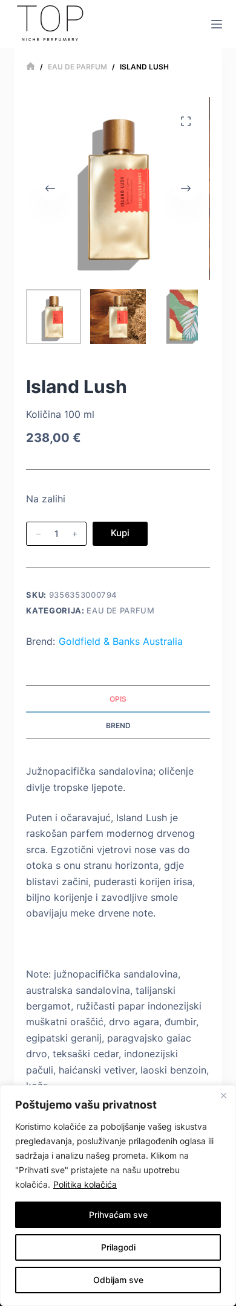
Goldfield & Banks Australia (121, 641)
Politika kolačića (85, 1184)
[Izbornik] (216, 24)
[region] (118, 1195)
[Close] (223, 1095)
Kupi (120, 533)
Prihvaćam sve (118, 1214)
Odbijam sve (118, 1280)
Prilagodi (118, 1247)
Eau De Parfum (120, 610)
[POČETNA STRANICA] (30, 66)
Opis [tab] (118, 698)
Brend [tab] (118, 725)
